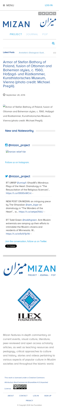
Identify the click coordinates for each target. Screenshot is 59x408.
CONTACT (23, 396)
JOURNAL (32, 34)
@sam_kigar (32, 204)
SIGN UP (47, 396)
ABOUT (11, 396)
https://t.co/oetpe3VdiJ (31, 211)
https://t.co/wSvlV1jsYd (18, 233)
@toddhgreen (29, 219)
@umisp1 (21, 182)
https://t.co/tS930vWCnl (18, 193)
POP (45, 34)
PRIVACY (29, 401)
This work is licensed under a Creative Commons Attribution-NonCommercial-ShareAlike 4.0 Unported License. (26, 383)
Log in (48, 5)
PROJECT (16, 34)
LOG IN (36, 396)
